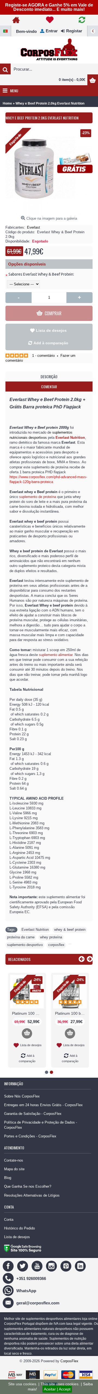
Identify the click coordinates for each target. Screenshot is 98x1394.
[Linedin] (81, 1266)
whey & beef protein (69, 930)
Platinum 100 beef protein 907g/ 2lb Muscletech (71, 1013)
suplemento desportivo (25, 945)
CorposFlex (69, 1361)
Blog (7, 1178)
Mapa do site (14, 1169)
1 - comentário (43, 356)
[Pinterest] (66, 1266)
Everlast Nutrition (35, 930)
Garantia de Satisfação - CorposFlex (33, 1114)
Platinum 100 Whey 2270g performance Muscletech (28, 1013)
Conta (8, 1220)
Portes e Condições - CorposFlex (30, 1136)
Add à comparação (50, 343)
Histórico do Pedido (19, 1228)
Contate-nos (13, 1160)
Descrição (49, 376)
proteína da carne (21, 937)
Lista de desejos (51, 330)
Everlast (33, 227)
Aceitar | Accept (57, 1389)
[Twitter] (23, 1266)
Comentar (49, 386)
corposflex (56, 945)
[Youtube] (38, 1266)
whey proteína (51, 937)
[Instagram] (52, 1266)
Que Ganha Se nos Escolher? (27, 1186)
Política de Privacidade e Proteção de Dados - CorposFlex (40, 1124)
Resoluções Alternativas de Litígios (32, 1195)
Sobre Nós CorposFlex (22, 1096)
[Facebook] (9, 1266)
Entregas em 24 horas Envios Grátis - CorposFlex (43, 1105)
